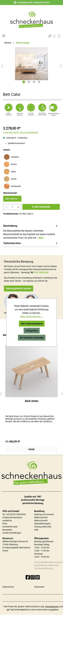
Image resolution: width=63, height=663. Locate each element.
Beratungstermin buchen (18, 288)
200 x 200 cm (11, 198)
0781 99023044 (41, 272)
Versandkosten (52, 606)
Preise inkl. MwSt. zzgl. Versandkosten (20, 132)
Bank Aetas (31, 400)
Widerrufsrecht (41, 517)
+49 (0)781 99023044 (16, 514)
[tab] (30, 231)
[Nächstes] (61, 66)
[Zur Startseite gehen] (31, 19)
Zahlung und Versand (44, 514)
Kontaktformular (10, 526)
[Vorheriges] (2, 66)
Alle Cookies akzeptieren (32, 323)
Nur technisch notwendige (32, 337)
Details (31, 449)
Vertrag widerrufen (42, 526)
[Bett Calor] (31, 63)
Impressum (39, 587)
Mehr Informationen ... (31, 316)
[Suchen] (49, 35)
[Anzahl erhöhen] (18, 207)
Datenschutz (8, 587)
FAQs (4, 523)
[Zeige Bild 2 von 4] (29, 82)
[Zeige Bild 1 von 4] (24, 82)
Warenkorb (59, 36)
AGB (36, 530)
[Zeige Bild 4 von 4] (39, 82)
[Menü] (3, 35)
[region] (31, 394)
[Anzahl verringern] (6, 207)
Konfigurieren (31, 330)
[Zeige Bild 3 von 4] (34, 82)
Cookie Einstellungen (11, 533)
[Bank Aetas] (31, 371)
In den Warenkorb (41, 206)
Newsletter (7, 530)
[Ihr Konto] (54, 36)
